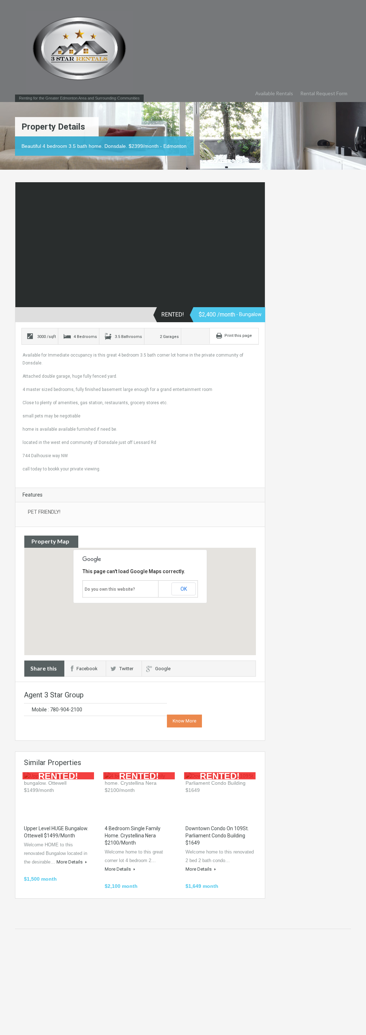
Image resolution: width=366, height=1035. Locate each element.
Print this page (238, 335)
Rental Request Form (323, 93)
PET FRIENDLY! (44, 512)
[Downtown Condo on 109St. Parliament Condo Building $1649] (221, 795)
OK (183, 589)
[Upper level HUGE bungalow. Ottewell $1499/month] (59, 795)
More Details (70, 862)
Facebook (87, 668)
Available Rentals (274, 93)
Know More (184, 721)
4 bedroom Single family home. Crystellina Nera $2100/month (132, 836)
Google (162, 668)
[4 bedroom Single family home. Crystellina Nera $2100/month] (140, 795)
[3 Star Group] (79, 51)
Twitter (126, 668)
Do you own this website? (110, 589)
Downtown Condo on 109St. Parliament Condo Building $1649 (217, 836)
